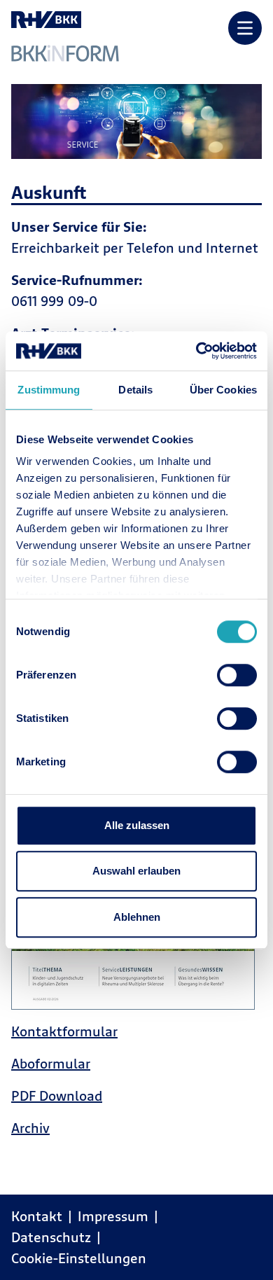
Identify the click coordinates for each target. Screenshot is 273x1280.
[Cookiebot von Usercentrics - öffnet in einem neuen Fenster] (196, 351)
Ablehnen (136, 917)
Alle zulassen (136, 825)
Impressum (113, 1216)
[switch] (237, 675)
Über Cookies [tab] (223, 390)
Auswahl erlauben (136, 871)
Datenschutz (51, 1237)
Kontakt (36, 1216)
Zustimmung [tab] (49, 390)
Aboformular (50, 1063)
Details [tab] (135, 390)
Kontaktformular (64, 1031)
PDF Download (56, 1095)
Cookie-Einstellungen (78, 1258)
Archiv (30, 1127)
